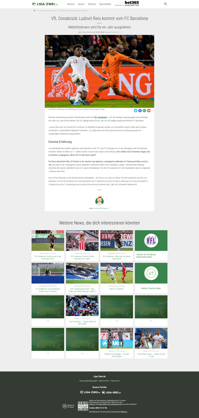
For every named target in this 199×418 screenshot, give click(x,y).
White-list (124, 412)
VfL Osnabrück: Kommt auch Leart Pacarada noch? (48, 257)
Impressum (115, 381)
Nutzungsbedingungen (88, 381)
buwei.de (92, 404)
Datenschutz (104, 381)
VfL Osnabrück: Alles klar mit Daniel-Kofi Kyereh (117, 257)
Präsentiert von (119, 5)
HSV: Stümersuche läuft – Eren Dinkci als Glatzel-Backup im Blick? (82, 290)
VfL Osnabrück (100, 117)
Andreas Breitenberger (102, 208)
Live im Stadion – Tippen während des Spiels (82, 322)
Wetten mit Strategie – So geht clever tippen (116, 355)
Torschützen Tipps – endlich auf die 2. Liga (151, 355)
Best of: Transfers (117, 289)
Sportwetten (105, 4)
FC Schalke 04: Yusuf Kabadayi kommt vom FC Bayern (48, 290)
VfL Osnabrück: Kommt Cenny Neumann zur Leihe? (82, 257)
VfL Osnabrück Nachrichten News (46, 10)
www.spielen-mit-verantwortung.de (110, 404)
